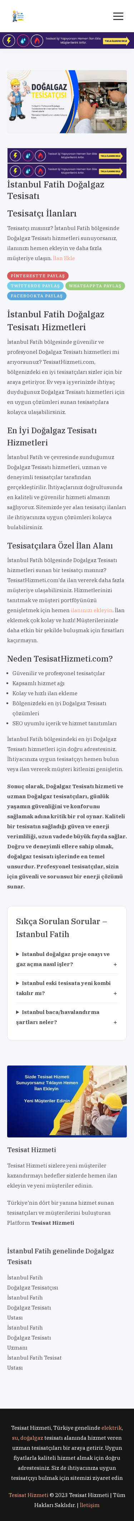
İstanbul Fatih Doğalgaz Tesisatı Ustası (29, 1307)
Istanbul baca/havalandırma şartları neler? (57, 1017)
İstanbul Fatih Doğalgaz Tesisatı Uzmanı (29, 1337)
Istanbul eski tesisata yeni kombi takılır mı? (63, 988)
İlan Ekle (64, 258)
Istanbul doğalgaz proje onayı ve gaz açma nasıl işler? (63, 959)
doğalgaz (31, 1437)
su (15, 1437)
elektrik (111, 1427)
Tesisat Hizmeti (29, 1495)
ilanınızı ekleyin (92, 610)
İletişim (90, 1505)
